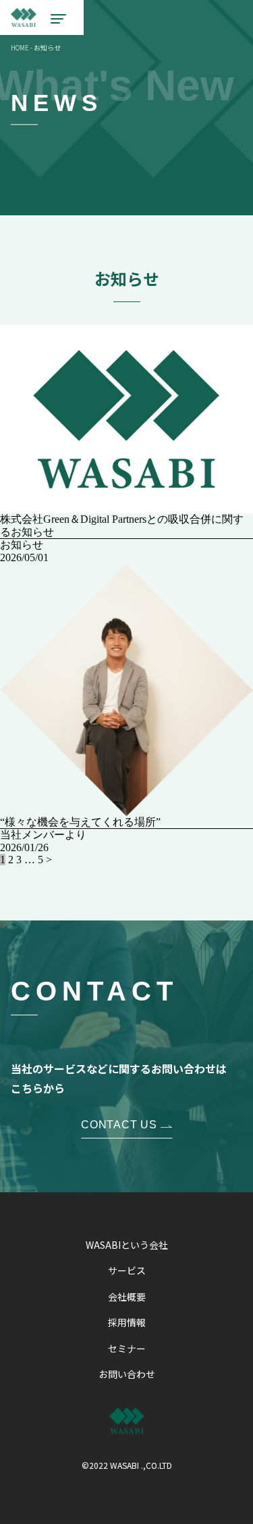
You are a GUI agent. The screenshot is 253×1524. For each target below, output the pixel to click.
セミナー (127, 1348)
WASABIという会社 (127, 1244)
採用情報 (127, 1322)
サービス (127, 1270)
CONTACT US (119, 1124)
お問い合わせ (127, 1374)
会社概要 (127, 1296)
